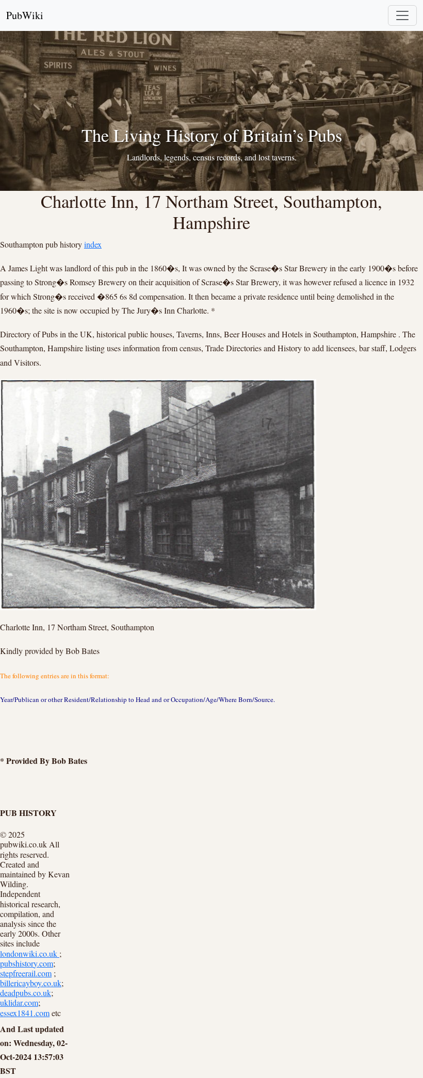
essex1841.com (25, 1012)
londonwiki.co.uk (29, 953)
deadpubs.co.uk (25, 992)
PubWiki (24, 15)
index (93, 244)
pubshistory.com (26, 963)
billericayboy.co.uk (30, 982)
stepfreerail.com (26, 973)
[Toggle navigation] (402, 15)
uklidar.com (19, 1002)
